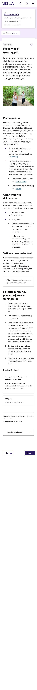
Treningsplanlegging (11, 21)
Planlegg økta (11, 117)
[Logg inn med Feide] (20, 3)
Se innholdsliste (12, 33)
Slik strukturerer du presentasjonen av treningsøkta (14, 295)
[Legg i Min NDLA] (31, 44)
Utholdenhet (21, 181)
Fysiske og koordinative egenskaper (16, 18)
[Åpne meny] (33, 3)
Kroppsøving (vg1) (11, 14)
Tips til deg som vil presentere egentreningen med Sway (18, 281)
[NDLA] (8, 3)
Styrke (18, 188)
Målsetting (13, 156)
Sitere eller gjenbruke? (14, 432)
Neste (28, 453)
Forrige (9, 453)
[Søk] (26, 3)
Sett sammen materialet (17, 253)
